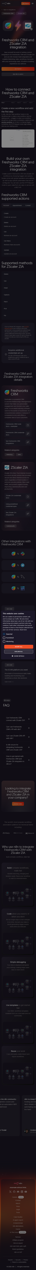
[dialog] (18, 635)
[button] (18, 656)
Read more (23, 630)
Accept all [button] (18, 647)
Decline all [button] (19, 651)
